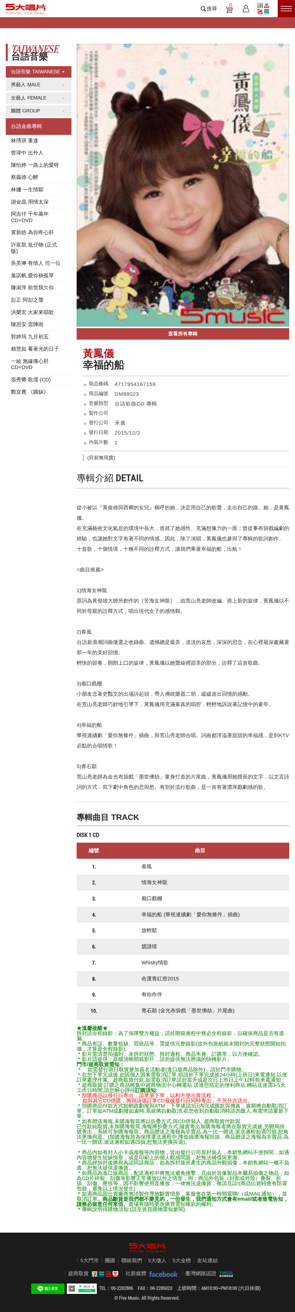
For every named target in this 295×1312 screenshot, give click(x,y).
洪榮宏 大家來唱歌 (32, 312)
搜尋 (212, 9)
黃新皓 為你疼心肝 (32, 232)
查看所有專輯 (183, 333)
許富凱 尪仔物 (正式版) (34, 248)
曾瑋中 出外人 (27, 153)
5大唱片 (26, 9)
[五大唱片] (147, 1248)
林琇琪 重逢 (24, 141)
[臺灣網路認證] (224, 1274)
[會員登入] (246, 7)
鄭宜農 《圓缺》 (30, 392)
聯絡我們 (131, 1260)
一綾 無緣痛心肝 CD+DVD (30, 364)
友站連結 (207, 1260)
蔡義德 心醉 (24, 177)
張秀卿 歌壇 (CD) (31, 379)
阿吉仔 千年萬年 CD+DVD (30, 217)
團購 (110, 1260)
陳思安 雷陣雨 (27, 324)
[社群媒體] (162, 1274)
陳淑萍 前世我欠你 (32, 287)
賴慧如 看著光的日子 (35, 349)
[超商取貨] (103, 1274)
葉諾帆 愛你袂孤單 (32, 275)
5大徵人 (157, 1260)
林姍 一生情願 (27, 189)
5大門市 (89, 1260)
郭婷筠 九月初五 (30, 337)
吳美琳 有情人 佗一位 (35, 263)
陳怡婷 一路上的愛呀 (35, 165)
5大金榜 (182, 1260)
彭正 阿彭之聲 (27, 300)
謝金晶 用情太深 (30, 202)
